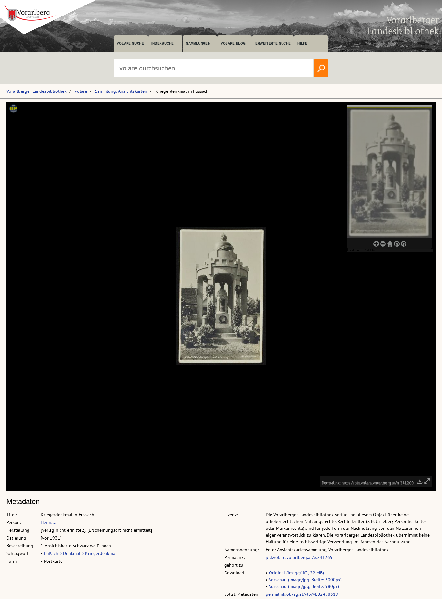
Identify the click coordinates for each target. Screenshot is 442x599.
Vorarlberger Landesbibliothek (36, 91)
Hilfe (302, 43)
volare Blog (233, 43)
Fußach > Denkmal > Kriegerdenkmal (80, 553)
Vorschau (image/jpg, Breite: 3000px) (305, 580)
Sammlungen (198, 43)
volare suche (130, 43)
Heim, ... (48, 522)
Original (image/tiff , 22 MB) (296, 573)
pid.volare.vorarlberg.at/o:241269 (299, 557)
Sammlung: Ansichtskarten (121, 91)
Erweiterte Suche (273, 43)
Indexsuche (162, 43)
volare (81, 91)
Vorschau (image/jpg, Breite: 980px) (304, 586)
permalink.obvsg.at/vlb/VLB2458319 (302, 594)
